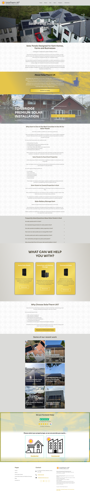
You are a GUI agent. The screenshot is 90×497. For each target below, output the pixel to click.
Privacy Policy (58, 489)
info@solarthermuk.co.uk (43, 477)
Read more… (35, 361)
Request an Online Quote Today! (45, 330)
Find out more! (24, 287)
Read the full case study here (63, 115)
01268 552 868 (41, 474)
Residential (34, 456)
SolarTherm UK (29, 78)
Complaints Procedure (64, 489)
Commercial (55, 456)
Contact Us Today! (45, 90)
